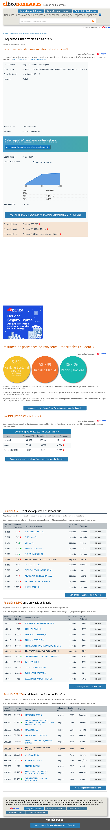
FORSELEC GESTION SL (33, 760)
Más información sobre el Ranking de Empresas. (30, 59)
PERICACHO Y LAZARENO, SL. (36, 635)
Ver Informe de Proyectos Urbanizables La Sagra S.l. (55, 825)
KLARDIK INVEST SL (32, 587)
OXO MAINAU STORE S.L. (34, 554)
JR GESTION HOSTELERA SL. (35, 668)
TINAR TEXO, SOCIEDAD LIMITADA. (38, 581)
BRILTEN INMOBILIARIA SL (34, 532)
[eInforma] (14, 807)
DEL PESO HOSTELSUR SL (34, 640)
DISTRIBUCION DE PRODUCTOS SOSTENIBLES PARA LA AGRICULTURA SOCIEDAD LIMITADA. (39, 722)
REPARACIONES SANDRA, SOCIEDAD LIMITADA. (43, 646)
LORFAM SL (29, 543)
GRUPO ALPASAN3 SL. (33, 629)
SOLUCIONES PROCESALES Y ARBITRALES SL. (42, 656)
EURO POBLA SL (31, 537)
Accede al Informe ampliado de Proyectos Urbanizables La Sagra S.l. (45, 215)
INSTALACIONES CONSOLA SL (36, 735)
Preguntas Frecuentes (34, 809)
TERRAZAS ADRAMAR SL (34, 548)
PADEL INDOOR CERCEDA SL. (36, 673)
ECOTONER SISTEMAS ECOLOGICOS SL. (40, 623)
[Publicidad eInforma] (23, 338)
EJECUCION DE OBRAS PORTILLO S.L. (38, 570)
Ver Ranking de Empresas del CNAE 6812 (85, 595)
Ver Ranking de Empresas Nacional (88, 788)
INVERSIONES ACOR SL (34, 715)
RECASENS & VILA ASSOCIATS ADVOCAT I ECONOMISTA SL (36, 772)
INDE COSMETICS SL (32, 730)
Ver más (98, 532)
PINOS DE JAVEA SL (32, 565)
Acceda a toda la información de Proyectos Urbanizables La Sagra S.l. (55, 408)
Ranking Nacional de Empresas (31, 11)
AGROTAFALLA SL (32, 755)
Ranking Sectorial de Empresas (85, 11)
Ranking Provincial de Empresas (58, 11)
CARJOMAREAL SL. (32, 662)
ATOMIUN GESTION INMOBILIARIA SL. (38, 576)
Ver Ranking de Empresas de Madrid (87, 686)
